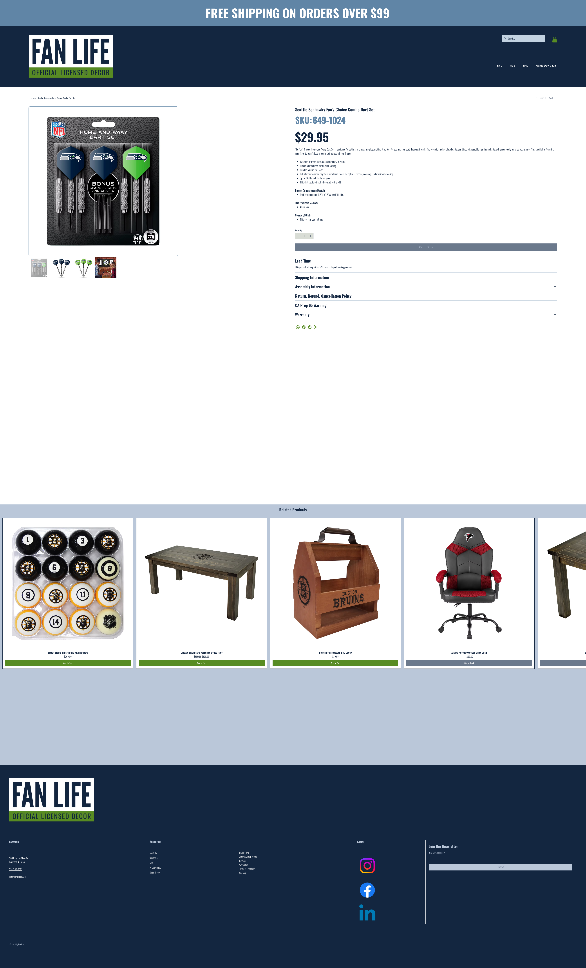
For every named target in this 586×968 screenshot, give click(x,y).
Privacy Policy (155, 867)
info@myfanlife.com (17, 876)
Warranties (243, 865)
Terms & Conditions (247, 869)
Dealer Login (244, 853)
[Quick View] (68, 583)
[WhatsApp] (297, 327)
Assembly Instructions (248, 857)
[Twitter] (315, 327)
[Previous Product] (6, 593)
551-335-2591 (15, 869)
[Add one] (310, 236)
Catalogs (242, 861)
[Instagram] (367, 866)
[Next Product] (579, 593)
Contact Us (154, 858)
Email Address (437, 852)
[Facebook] (303, 327)
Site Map (242, 873)
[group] (293, 593)
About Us (153, 853)
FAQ (151, 863)
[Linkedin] (367, 914)
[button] (554, 39)
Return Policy (155, 872)
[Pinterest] (309, 327)
